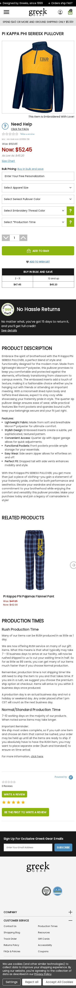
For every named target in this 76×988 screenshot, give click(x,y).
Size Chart (8, 161)
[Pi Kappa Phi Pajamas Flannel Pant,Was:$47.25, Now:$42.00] (34, 560)
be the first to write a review (25, 812)
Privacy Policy (42, 974)
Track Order (10, 938)
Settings (12, 982)
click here (37, 756)
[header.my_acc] (61, 12)
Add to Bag (40, 251)
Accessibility (45, 945)
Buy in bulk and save (31, 169)
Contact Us (10, 926)
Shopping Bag (12, 932)
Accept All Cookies (59, 982)
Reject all (31, 982)
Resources (44, 932)
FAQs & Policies (12, 951)
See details (9, 330)
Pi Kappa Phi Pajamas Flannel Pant (28, 596)
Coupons (43, 951)
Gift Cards (44, 938)
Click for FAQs (20, 129)
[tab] (14, 794)
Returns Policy (11, 945)
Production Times (48, 926)
